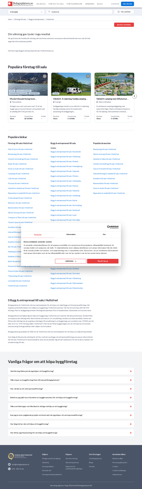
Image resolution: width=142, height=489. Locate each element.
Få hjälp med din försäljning (51, 458)
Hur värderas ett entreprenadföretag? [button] (26, 389)
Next (134, 96)
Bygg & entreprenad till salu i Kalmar (64, 186)
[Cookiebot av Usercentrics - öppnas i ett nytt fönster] (108, 227)
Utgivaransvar (117, 474)
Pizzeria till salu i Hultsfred (18, 183)
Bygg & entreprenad (36, 19)
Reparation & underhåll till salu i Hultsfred (23, 193)
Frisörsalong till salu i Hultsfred (20, 198)
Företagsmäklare (48, 466)
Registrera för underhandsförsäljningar (74, 468)
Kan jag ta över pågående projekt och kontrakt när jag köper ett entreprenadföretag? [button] (46, 415)
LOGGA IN (115, 4)
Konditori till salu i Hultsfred (104, 178)
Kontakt (92, 466)
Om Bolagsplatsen (95, 458)
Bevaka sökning (124, 25)
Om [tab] (104, 234)
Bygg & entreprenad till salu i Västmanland (67, 283)
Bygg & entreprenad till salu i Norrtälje (65, 220)
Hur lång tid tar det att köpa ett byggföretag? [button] (29, 424)
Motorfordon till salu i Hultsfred (20, 271)
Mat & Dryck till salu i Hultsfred (20, 149)
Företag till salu (20, 19)
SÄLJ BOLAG (41, 4)
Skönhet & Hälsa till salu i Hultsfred (106, 159)
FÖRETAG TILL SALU (56, 4)
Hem (10, 19)
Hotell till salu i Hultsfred (17, 286)
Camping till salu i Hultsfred (18, 173)
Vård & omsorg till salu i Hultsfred (21, 212)
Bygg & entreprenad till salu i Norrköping (66, 205)
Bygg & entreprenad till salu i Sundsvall (65, 210)
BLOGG (100, 4)
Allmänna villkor (117, 458)
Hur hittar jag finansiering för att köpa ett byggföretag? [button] (33, 433)
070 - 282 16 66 (18, 469)
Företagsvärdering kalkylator (52, 474)
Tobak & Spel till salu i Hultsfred (20, 222)
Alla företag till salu (72, 462)
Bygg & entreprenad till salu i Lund (63, 215)
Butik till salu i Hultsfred (17, 164)
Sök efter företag (72, 458)
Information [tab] (71, 234)
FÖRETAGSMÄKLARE (74, 4)
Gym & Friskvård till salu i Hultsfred (106, 169)
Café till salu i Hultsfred (17, 178)
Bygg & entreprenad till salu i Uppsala (65, 171)
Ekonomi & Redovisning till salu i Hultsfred (24, 266)
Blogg (91, 462)
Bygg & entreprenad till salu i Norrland (65, 273)
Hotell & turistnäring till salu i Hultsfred (23, 159)
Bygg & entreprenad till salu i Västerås (65, 191)
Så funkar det (46, 470)
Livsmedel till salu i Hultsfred (19, 281)
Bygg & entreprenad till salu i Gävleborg (66, 278)
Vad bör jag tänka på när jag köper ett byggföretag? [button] (32, 371)
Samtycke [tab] (38, 235)
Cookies (115, 466)
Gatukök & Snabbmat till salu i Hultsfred (23, 188)
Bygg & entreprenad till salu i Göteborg (65, 156)
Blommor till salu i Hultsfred (18, 203)
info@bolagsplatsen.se (20, 464)
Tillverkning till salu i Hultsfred (19, 276)
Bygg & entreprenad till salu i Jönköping (66, 181)
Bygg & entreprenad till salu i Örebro (64, 176)
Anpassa (69, 261)
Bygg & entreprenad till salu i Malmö (64, 161)
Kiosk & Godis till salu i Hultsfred (20, 169)
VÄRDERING (89, 4)
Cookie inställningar (119, 470)
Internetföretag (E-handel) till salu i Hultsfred (110, 173)
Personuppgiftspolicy (119, 462)
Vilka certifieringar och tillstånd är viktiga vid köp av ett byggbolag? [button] (38, 406)
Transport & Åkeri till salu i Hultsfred (22, 217)
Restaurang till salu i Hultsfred (19, 154)
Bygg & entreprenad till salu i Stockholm (66, 152)
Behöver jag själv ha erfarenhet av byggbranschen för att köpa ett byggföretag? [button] (44, 397)
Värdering (45, 462)
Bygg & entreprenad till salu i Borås (64, 200)
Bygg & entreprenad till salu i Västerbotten (67, 288)
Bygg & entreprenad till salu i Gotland (65, 268)
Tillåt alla (103, 261)
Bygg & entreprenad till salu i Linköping (65, 195)
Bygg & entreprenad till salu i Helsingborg (66, 166)
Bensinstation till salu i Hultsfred (20, 208)
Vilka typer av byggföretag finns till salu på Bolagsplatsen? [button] (35, 380)
